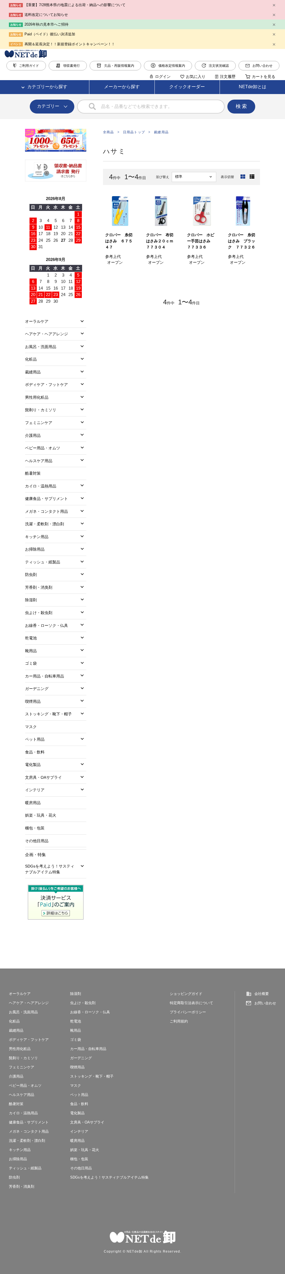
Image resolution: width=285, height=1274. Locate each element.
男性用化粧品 (36, 397)
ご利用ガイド (29, 66)
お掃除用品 (35, 549)
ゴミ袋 (31, 663)
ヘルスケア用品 (38, 461)
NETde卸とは (252, 86)
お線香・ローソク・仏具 (46, 625)
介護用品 (33, 435)
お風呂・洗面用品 (40, 346)
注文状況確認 (219, 66)
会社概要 (261, 994)
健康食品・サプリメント (46, 498)
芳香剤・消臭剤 (38, 587)
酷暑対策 (33, 473)
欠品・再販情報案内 (119, 66)
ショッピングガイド (186, 994)
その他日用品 (36, 841)
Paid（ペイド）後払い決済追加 (49, 34)
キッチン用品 (36, 536)
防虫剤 (31, 574)
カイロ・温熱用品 (40, 486)
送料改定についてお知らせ (46, 15)
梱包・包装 (35, 828)
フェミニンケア (38, 422)
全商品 (108, 132)
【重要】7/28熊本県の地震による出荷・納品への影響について (75, 5)
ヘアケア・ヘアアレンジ (46, 334)
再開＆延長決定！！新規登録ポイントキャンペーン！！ (69, 44)
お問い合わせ (262, 66)
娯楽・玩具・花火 (40, 815)
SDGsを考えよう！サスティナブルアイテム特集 (49, 869)
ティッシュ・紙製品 (42, 562)
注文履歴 (227, 76)
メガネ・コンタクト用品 (46, 511)
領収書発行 (71, 66)
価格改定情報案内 (171, 66)
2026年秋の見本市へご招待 (46, 24)
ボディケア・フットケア (46, 384)
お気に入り (195, 76)
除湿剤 (31, 600)
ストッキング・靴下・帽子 (48, 714)
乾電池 (31, 638)
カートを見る (263, 76)
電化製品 (33, 764)
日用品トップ (134, 132)
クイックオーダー (187, 86)
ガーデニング (36, 688)
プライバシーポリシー (188, 1012)
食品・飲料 (35, 752)
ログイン (163, 76)
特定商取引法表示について (191, 1003)
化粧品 (31, 359)
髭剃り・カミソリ (40, 410)
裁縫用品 (161, 132)
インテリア (35, 790)
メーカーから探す (122, 86)
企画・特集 (35, 854)
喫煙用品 (33, 701)
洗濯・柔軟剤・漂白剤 (44, 524)
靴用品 (31, 651)
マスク (31, 727)
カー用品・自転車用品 (44, 676)
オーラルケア (36, 321)
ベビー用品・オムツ (42, 448)
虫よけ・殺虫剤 (38, 612)
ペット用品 (35, 739)
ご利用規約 (179, 1021)
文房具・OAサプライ (43, 777)
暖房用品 (33, 802)
